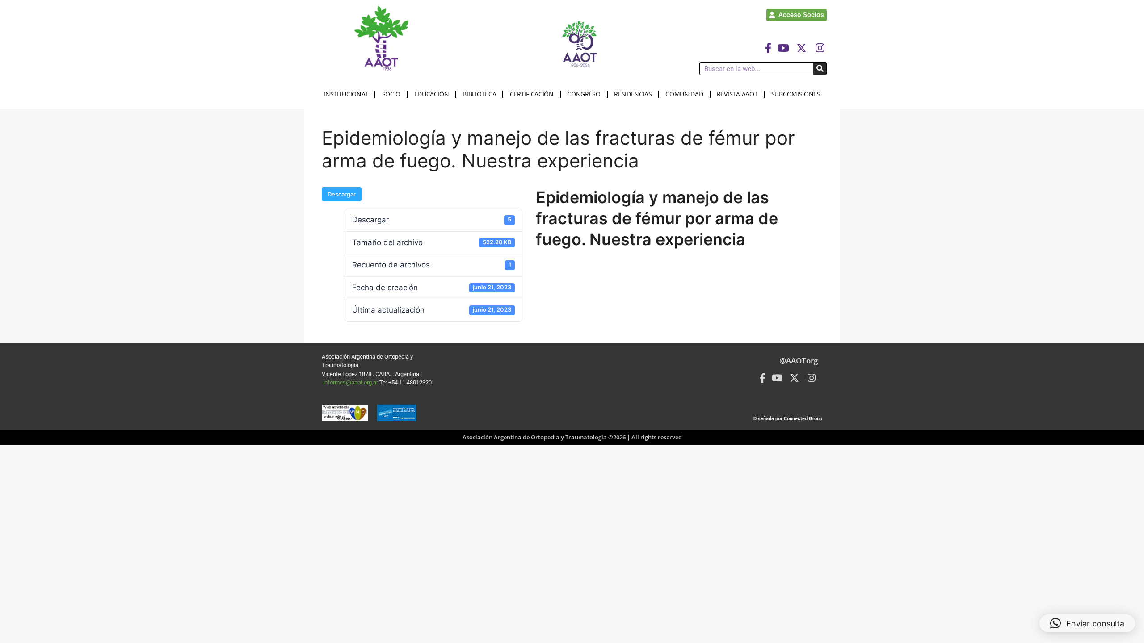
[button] (1087, 623)
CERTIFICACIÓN (532, 94)
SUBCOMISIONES (795, 94)
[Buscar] (819, 69)
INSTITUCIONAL (346, 94)
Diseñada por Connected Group (787, 419)
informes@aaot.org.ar (351, 382)
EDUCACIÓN (431, 94)
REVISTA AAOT (737, 94)
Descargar (342, 194)
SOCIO (391, 94)
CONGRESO (584, 94)
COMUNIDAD (684, 94)
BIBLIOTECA (479, 94)
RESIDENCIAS (633, 94)
